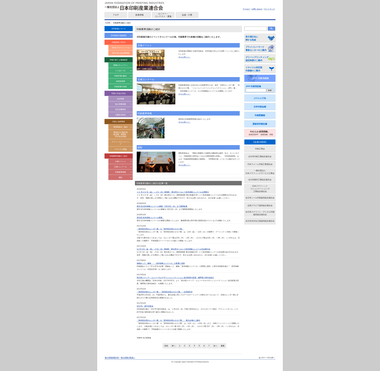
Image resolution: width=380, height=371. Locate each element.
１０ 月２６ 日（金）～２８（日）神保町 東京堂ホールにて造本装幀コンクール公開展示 (173, 192)
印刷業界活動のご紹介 (119, 156)
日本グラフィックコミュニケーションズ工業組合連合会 (260, 188)
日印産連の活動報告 (119, 35)
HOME (107, 23)
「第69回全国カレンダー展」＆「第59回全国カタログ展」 (160, 229)
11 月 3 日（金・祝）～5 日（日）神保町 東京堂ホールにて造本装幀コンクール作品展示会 (173, 249)
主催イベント (120, 161)
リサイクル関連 (120, 149)
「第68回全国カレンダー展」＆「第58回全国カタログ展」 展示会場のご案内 (168, 320)
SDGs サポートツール (120, 48)
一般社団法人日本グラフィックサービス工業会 (260, 171)
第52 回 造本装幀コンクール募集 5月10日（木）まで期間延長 (162, 206)
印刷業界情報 (120, 172)
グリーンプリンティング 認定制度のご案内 (257, 58)
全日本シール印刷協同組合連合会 (260, 198)
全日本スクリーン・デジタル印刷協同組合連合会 (260, 213)
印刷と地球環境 (118, 122)
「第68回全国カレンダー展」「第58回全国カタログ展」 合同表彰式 (165, 292)
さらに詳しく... (184, 57)
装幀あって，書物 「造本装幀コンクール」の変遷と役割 (161, 263)
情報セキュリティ (120, 65)
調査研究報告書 (260, 124)
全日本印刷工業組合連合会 (259, 156)
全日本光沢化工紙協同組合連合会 (260, 221)
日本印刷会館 (260, 106)
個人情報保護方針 (112, 358)
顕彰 (120, 177)
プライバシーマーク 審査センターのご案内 (256, 48)
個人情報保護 (120, 104)
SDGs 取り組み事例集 (120, 53)
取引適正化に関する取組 (252, 38)
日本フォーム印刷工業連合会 (260, 164)
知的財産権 (120, 81)
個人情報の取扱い (128, 358)
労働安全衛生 (120, 115)
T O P (116, 15)
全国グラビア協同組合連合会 (260, 205)
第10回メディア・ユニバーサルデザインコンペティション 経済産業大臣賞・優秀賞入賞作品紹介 (175, 278)
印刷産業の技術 (120, 87)
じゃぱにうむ (120, 71)
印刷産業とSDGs (118, 42)
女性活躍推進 (120, 109)
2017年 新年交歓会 (145, 306)
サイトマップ (269, 9)
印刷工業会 (260, 149)
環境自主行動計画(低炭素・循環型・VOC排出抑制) (120, 134)
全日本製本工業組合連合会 (259, 180)
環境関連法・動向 (120, 127)
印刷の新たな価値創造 (119, 60)
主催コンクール (120, 167)
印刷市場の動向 (120, 76)
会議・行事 (187, 15)
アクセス (246, 9)
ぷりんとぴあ (260, 98)
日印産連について (118, 29)
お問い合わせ (257, 9)
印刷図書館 (260, 115)
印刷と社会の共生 (118, 93)
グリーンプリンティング (120, 143)
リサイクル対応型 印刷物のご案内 (254, 69)
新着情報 (139, 15)
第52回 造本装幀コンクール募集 (150, 218)
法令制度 (120, 99)
